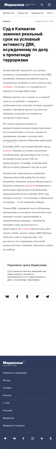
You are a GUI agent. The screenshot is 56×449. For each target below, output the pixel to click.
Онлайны (7, 388)
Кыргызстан (38, 13)
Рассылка (7, 410)
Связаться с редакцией (14, 372)
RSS (6, 403)
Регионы (7, 395)
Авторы (6, 380)
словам (26, 229)
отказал (7, 151)
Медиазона (8, 418)
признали (29, 186)
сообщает (8, 87)
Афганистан (8, 13)
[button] (49, 5)
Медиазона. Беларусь (14, 425)
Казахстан (23, 13)
